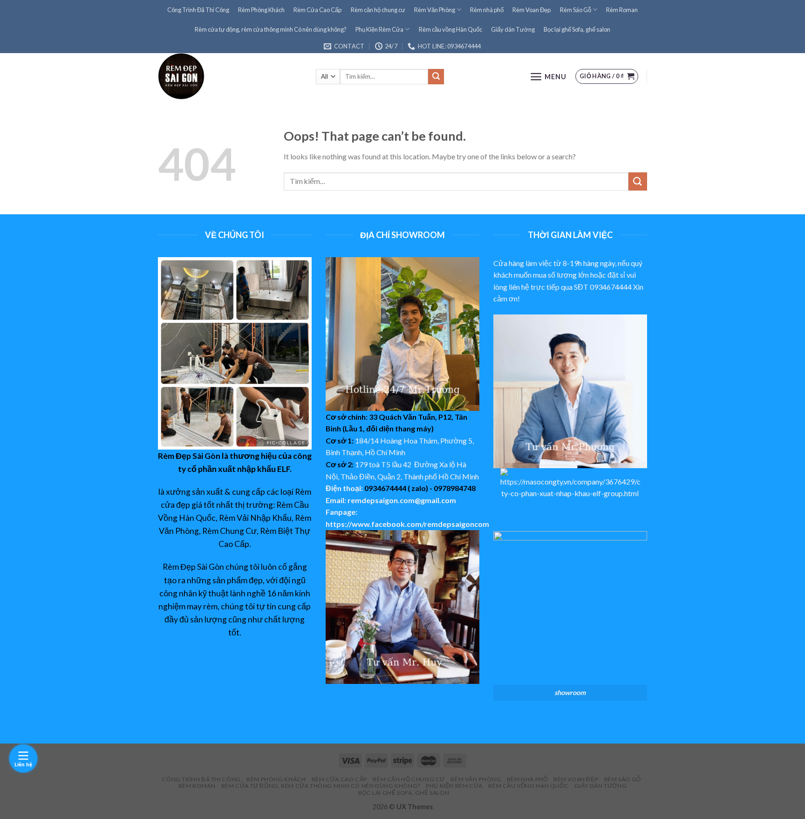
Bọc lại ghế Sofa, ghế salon (577, 29)
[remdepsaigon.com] (230, 76)
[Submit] (637, 181)
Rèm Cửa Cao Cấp (317, 10)
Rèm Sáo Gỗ (575, 10)
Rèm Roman (622, 10)
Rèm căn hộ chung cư (378, 10)
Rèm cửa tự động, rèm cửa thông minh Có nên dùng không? (271, 29)
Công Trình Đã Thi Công (198, 10)
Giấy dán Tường (513, 29)
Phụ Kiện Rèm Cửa (379, 29)
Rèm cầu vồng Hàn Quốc (450, 29)
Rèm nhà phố (487, 10)
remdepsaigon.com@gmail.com (402, 500)
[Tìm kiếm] (436, 77)
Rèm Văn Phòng (434, 10)
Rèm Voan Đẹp (531, 10)
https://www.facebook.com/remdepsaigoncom (407, 523)
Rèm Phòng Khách (261, 10)
